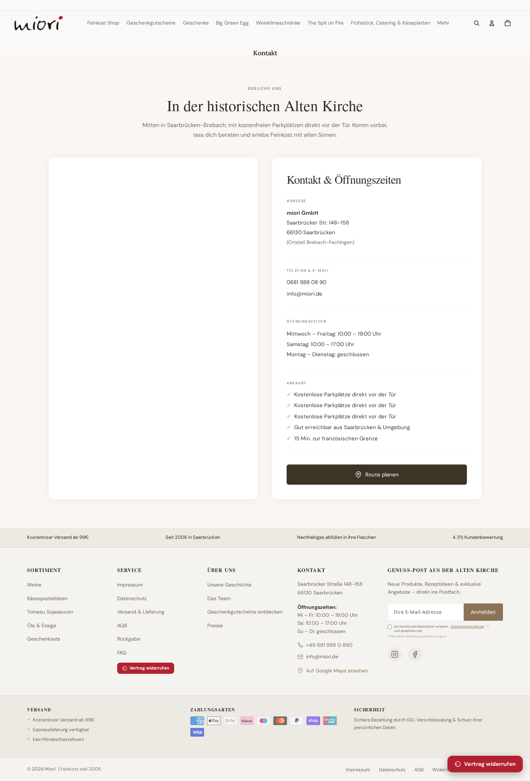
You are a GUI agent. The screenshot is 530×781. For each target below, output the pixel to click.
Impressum (130, 584)
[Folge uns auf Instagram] (395, 654)
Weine (34, 584)
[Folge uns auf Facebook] (415, 654)
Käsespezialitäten (47, 598)
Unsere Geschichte (229, 584)
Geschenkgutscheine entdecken (244, 611)
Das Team (218, 598)
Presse (215, 625)
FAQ (121, 652)
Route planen (382, 474)
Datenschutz (131, 598)
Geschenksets (43, 639)
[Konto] (492, 23)
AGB (122, 625)
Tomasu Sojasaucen (50, 611)
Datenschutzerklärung (467, 626)
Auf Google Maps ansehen (337, 670)
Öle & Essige (41, 625)
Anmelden (483, 611)
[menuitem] (443, 23)
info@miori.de (304, 293)
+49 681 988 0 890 (329, 645)
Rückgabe (128, 639)
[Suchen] (477, 23)
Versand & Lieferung (140, 611)
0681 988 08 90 (306, 282)
